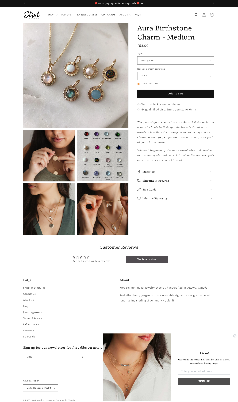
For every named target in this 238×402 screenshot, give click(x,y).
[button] (52, 14)
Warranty (28, 330)
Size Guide (29, 337)
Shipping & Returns (34, 287)
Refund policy (31, 324)
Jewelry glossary (32, 312)
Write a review (146, 259)
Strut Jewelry (38, 400)
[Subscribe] (82, 357)
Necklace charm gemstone (151, 69)
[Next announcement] (213, 3)
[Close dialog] (235, 336)
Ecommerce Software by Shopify (59, 400)
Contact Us (29, 294)
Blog (25, 306)
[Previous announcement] (24, 3)
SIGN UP (204, 381)
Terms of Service (32, 318)
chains (176, 104)
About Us (28, 300)
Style (140, 53)
